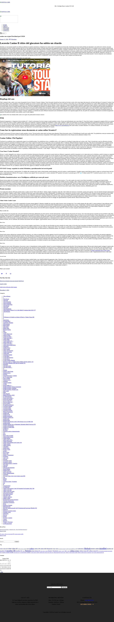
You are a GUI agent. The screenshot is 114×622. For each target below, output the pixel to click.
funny (54, 548)
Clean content (6, 349)
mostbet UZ (19, 551)
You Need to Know (8, 494)
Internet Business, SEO (9, 395)
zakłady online (6, 498)
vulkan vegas (74, 551)
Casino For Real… (7, 336)
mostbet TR (11, 551)
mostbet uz (5, 428)
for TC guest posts (7, 377)
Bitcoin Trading (7, 329)
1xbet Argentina (7, 301)
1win (1, 548)
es (3, 368)
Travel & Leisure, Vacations (10, 481)
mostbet (103, 548)
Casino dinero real (7, 334)
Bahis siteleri (6, 325)
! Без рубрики (6, 296)
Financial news (6, 373)
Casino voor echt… (8, 343)
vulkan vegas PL (93, 551)
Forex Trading (6, 378)
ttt (3, 484)
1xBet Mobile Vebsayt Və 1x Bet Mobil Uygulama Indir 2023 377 (19, 310)
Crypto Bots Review (8, 357)
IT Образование (7, 396)
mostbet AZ (110, 548)
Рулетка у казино (7, 517)
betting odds (6, 328)
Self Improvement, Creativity (10, 463)
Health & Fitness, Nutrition (9, 388)
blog (4, 331)
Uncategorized (6, 485)
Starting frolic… (7, 470)
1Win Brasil (6, 299)
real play (5, 459)
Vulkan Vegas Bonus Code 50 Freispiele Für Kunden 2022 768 (18, 488)
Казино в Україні (7, 505)
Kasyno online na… (8, 402)
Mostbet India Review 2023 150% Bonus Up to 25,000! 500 (18, 421)
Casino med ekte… (7, 338)
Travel (4, 480)
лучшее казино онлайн (35, 552)
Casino (5, 332)
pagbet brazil (6, 448)
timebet (5, 478)
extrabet (5, 370)
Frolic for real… (7, 380)
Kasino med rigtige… (8, 398)
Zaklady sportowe (7, 497)
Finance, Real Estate (8, 371)
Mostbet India (6, 420)
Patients (28, 551)
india (57, 548)
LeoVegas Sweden (7, 410)
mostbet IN (3, 551)
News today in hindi (8, 435)
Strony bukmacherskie (8, 473)
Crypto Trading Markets (9, 360)
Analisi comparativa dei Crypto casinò (100, 250)
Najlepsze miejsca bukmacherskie (11, 431)
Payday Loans (6, 449)
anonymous (6, 320)
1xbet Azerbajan (7, 303)
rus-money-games (7, 462)
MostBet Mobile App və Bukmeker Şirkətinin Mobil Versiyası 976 (19, 424)
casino (27, 548)
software (5, 466)
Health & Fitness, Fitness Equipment (12, 386)
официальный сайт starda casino (59, 552)
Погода (5, 515)
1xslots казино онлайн (22, 548)
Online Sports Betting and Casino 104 (12, 442)
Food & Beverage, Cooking (10, 375)
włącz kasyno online (8, 492)
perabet (5, 451)
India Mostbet (6, 393)
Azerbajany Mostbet (8, 322)
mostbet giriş (6, 419)
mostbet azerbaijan (7, 416)
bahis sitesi (5, 327)
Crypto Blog (6, 356)
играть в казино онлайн (7, 552)
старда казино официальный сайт (97, 552)
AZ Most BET (6, 321)
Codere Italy (6, 353)
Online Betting (6, 438)
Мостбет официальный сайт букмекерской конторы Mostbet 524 (20, 508)
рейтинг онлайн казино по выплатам (84, 552)
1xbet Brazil (6, 306)
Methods (87, 548)
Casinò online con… (8, 340)
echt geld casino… (7, 367)
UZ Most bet (6, 487)
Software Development (8, 467)
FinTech (5, 374)
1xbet (9, 548)
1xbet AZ (15, 548)
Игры (4, 504)
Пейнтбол (5, 513)
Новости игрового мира (9, 510)
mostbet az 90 (6, 414)
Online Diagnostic (7, 441)
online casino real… (8, 439)
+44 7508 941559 (89, 600)
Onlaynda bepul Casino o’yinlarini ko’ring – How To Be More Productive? (13, 529)
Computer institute (7, 354)
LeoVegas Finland (7, 406)
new (4, 432)
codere (31, 548)
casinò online (6, 339)
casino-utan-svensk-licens (9, 345)
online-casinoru (7, 445)
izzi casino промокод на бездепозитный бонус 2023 (67, 548)
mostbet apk (6, 413)
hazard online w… (7, 385)
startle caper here (7, 471)
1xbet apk (5, 300)
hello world (6, 391)
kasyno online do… (8, 400)
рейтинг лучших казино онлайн (71, 552)
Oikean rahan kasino (8, 437)
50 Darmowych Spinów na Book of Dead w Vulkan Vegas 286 (18, 317)
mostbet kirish (6, 423)
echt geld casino (7, 366)
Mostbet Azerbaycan (8, 417)
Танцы (5, 519)
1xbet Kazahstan (7, 308)
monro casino (95, 548)
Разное (5, 516)
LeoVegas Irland (7, 409)
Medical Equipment (8, 412)
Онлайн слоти (7, 512)
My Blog (5, 430)
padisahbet (5, 446)
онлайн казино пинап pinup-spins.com (46, 552)
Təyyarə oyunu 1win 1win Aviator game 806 (14, 476)
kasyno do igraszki (7, 399)
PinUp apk (5, 453)
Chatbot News (6, 347)
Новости (5, 509)
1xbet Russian (6, 311)
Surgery (50, 551)
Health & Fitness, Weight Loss (10, 389)
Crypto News (6, 359)
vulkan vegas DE (7, 490)
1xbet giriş (5, 307)
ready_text (5, 458)
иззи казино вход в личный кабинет (20, 552)
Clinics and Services (8, 350)
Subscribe (64, 587)
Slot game (5, 464)
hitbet (4, 392)
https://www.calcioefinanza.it (62, 125)
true (4, 483)
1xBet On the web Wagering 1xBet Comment (8, 287)
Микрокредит (6, 506)
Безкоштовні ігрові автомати (10, 499)
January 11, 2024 (4, 39)
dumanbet (5, 364)
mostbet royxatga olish (8, 427)
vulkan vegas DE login (8, 491)
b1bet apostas (6, 324)
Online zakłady (7, 444)
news (4, 434)
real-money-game (7, 460)
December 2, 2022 (4, 290)
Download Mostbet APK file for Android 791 (14, 363)
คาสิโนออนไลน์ (7, 523)
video (65, 551)
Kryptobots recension (8, 405)
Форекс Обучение (8, 522)
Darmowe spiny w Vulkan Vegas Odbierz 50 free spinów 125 (18, 361)
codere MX (43, 548)
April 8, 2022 (3, 284)
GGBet (5, 384)
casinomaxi (6, 346)
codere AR (37, 548)
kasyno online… (7, 403)
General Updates (7, 382)
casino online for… (7, 342)
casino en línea (6, 335)
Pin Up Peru (6, 452)
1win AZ (5, 548)
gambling (5, 381)
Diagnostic (50, 548)
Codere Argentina (7, 352)
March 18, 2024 (3, 531)
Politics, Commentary (8, 455)
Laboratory (81, 548)
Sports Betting (6, 469)
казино (28, 552)
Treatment (55, 551)
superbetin (5, 474)
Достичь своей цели (8, 501)
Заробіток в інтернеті (8, 502)
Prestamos (5, 456)
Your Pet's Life (6, 495)
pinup (33, 551)
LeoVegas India (7, 407)
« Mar (1, 572)
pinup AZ (37, 551)
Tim (4, 477)
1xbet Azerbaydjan (7, 304)
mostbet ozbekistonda (8, 425)
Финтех (5, 520)
